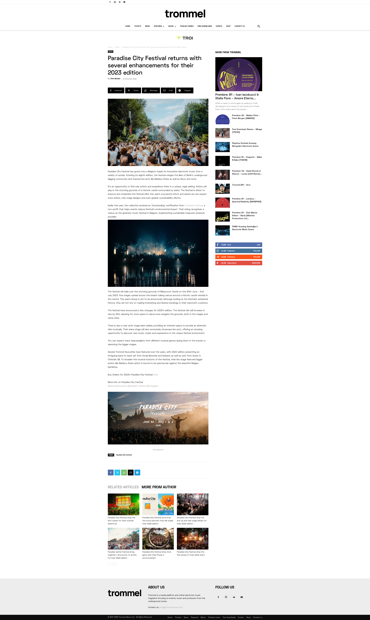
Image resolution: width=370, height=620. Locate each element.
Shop (228, 26)
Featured (158, 26)
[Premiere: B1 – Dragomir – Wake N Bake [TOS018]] (222, 161)
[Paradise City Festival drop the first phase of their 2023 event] (192, 539)
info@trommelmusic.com (171, 607)
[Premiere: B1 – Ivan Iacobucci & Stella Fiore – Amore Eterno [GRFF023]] (238, 74)
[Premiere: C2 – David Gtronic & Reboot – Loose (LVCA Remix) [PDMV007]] (222, 175)
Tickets (137, 26)
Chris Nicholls (115, 78)
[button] (258, 26)
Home (127, 26)
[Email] (131, 472)
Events (219, 26)
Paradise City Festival (124, 455)
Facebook (123, 386)
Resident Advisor (138, 386)
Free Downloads (205, 26)
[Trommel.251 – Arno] (222, 189)
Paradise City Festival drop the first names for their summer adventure (121, 521)
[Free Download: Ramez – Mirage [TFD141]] (222, 133)
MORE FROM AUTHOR (159, 487)
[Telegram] (137, 472)
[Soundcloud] (119, 2)
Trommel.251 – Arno (241, 185)
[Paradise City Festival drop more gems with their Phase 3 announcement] (158, 539)
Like (258, 245)
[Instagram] (115, 2)
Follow (256, 251)
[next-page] (114, 564)
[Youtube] (124, 2)
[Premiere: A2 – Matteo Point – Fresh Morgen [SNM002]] (222, 119)
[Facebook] (110, 2)
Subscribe (256, 263)
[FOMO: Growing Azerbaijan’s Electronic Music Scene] (222, 230)
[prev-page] (109, 564)
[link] (194, 206)
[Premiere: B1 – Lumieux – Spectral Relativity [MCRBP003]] (222, 203)
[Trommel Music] (185, 14)
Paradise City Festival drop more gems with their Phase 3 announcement (156, 555)
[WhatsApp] (124, 472)
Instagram (153, 386)
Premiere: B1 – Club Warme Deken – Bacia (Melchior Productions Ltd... (244, 216)
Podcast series (187, 26)
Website (112, 386)
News (147, 26)
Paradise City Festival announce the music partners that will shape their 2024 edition (157, 521)
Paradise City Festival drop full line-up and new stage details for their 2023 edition (192, 521)
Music (171, 26)
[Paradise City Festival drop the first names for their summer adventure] (123, 504)
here (155, 375)
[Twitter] (117, 472)
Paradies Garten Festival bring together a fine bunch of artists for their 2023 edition (122, 555)
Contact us (240, 26)
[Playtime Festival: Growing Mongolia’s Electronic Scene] (222, 147)
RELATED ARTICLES (123, 487)
